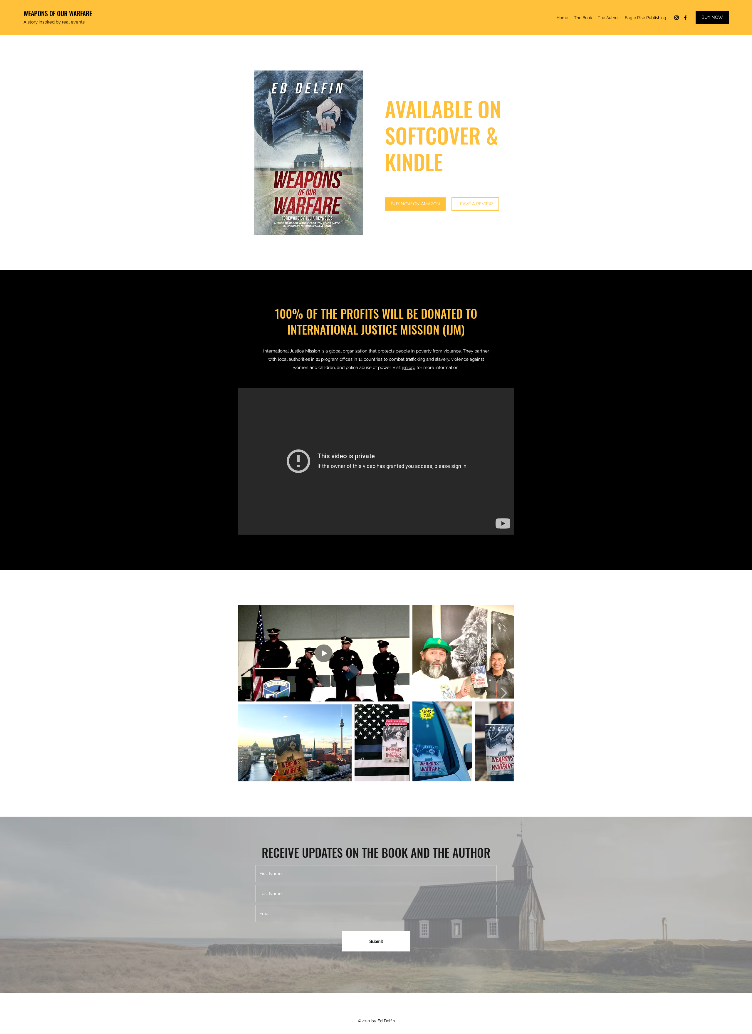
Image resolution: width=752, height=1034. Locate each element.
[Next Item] (504, 693)
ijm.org (408, 367)
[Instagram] (676, 18)
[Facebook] (685, 18)
